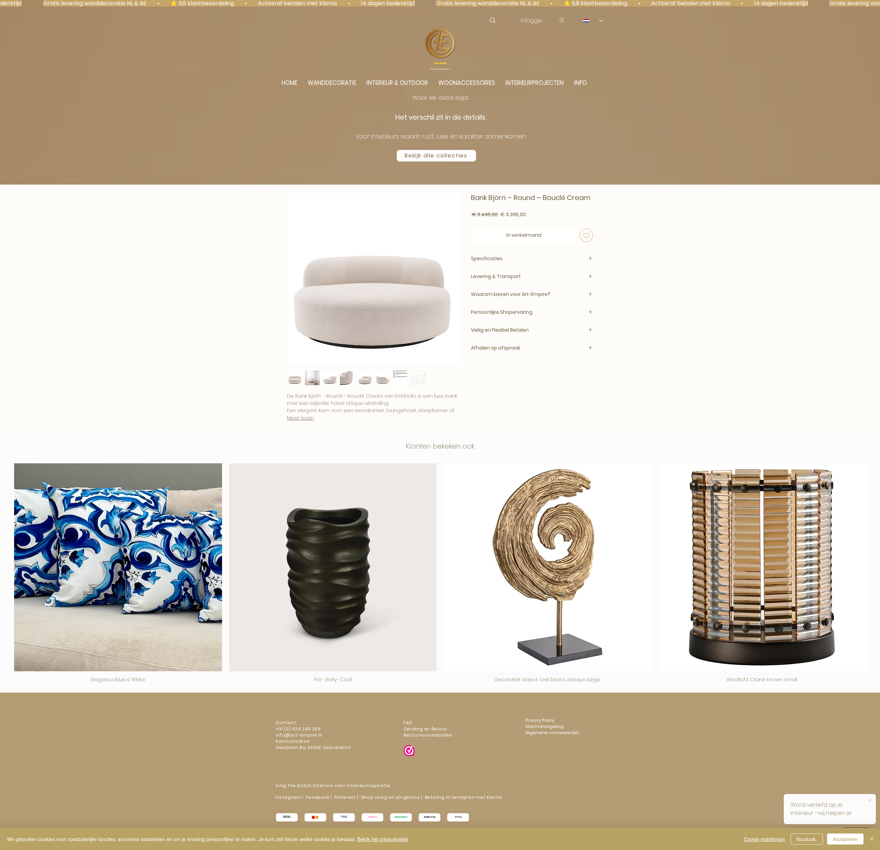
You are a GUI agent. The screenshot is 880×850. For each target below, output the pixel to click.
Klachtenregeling (545, 726)
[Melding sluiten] (869, 799)
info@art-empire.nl (299, 735)
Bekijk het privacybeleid (382, 839)
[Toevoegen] (586, 235)
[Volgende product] (876, 573)
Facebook (318, 797)
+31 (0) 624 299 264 (298, 729)
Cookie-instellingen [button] (764, 839)
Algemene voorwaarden (552, 733)
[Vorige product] (4, 573)
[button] (562, 19)
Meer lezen (300, 418)
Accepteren (845, 839)
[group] (440, 573)
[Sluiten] (872, 839)
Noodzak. (806, 839)
